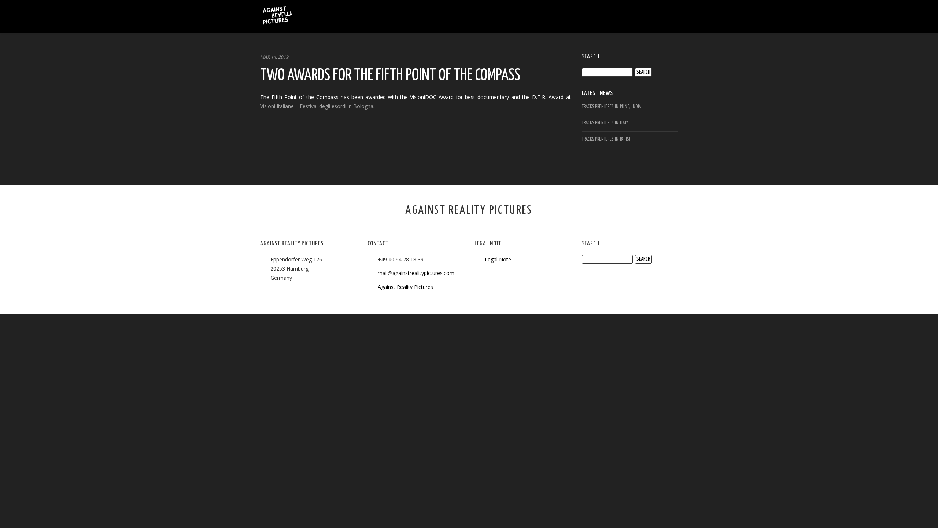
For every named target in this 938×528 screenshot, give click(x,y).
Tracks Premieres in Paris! (606, 139)
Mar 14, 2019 (274, 57)
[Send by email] (314, 132)
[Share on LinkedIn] (297, 132)
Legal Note (498, 259)
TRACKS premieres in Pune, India (611, 106)
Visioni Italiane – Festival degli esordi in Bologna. (317, 106)
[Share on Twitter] (281, 132)
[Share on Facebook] (265, 132)
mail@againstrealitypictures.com (416, 273)
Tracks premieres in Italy (605, 123)
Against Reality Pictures (405, 286)
